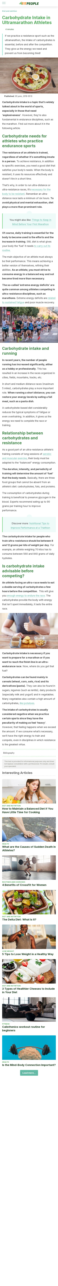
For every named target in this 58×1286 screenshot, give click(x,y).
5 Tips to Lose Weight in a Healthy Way (28, 954)
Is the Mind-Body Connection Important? (29, 1065)
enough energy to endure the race (26, 595)
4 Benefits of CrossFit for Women (24, 885)
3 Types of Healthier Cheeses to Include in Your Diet (28, 990)
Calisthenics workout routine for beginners (23, 1028)
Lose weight (8, 951)
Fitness (5, 1024)
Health (5, 844)
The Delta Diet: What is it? (19, 919)
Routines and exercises (13, 882)
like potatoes (27, 703)
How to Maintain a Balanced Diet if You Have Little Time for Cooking (27, 810)
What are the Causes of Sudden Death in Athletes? (29, 848)
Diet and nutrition (9, 11)
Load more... (29, 1072)
